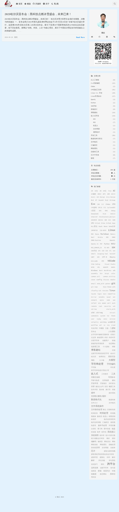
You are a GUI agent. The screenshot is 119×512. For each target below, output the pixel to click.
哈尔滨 (93, 356)
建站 (113, 380)
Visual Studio (110, 264)
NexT (92, 237)
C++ (93, 203)
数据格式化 (96, 399)
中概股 (101, 328)
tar (108, 316)
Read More (80, 37)
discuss (106, 280)
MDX (92, 234)
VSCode (111, 260)
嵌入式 (94, 373)
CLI (102, 204)
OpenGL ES (94, 244)
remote (94, 306)
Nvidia (100, 237)
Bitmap (112, 200)
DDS (100, 211)
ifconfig (94, 290)
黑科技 (93, 477)
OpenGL (112, 240)
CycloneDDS (111, 207)
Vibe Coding (95, 264)
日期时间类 (111, 409)
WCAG (92, 267)
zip (108, 325)
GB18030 (94, 220)
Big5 (106, 200)
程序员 (103, 432)
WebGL (113, 267)
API (104, 194)
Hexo (105, 226)
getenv (107, 283)
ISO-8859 (103, 230)
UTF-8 (104, 257)
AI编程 (93, 194)
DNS (106, 211)
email (93, 283)
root (100, 306)
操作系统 (112, 393)
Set (114, 251)
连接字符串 (104, 468)
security (107, 306)
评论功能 (101, 460)
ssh (114, 306)
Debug (113, 211)
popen (104, 303)
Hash (100, 226)
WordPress (107, 270)
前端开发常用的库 (97, 343)
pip (99, 303)
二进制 (112, 328)
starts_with (110, 309)
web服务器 (111, 322)
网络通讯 (103, 444)
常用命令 (111, 377)
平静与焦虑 (95, 380)
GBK (105, 220)
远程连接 (94, 468)
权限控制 (112, 416)
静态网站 (103, 474)
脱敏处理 (112, 444)
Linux (111, 230)
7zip (109, 191)
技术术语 (94, 389)
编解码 (93, 441)
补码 (108, 457)
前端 (113, 340)
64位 (104, 191)
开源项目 (103, 383)
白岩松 (93, 429)
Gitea (103, 223)
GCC (109, 220)
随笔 (16, 37)
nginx (102, 300)
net (114, 297)
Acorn (93, 197)
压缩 (113, 350)
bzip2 (107, 273)
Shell (93, 254)
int (99, 290)
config (99, 279)
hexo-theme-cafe (109, 287)
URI (98, 257)
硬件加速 (107, 429)
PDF (101, 244)
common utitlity (109, 276)
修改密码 (100, 337)
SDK (113, 247)
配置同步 (107, 471)
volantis (95, 322)
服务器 (99, 416)
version (112, 319)
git (113, 283)
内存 (106, 337)
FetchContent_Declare (107, 217)
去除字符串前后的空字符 (100, 353)
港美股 (112, 422)
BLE (92, 200)
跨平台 (111, 463)
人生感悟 (111, 331)
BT (96, 200)
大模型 (112, 360)
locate (93, 294)
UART (92, 257)
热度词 (93, 425)
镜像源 (93, 474)
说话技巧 (94, 464)
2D (92, 191)
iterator (105, 290)
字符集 (93, 367)
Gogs (113, 223)
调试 (102, 464)
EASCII (112, 214)
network (94, 300)
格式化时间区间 (109, 419)
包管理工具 (95, 347)
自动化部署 (95, 447)
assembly (94, 273)
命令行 (112, 353)
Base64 (101, 200)
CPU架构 (94, 207)
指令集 (101, 389)
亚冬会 (93, 331)
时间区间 (94, 413)
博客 (113, 347)
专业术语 (94, 328)
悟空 (106, 386)
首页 (20, 4)
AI (114, 190)
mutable (101, 297)
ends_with (100, 283)
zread (113, 325)
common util (95, 276)
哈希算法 (102, 356)
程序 (98, 432)
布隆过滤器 (95, 377)
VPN (102, 261)
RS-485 (106, 247)
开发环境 (94, 383)
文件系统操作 (97, 406)
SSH (103, 251)
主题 (106, 328)
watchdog (103, 322)
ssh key (94, 309)
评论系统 (112, 460)
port (109, 303)
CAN (98, 204)
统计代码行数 (110, 435)
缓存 (113, 438)
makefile (111, 294)
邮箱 (99, 471)
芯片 (93, 451)
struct (112, 313)
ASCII (113, 194)
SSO (106, 251)
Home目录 (112, 226)
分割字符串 (95, 340)
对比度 (112, 367)
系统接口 (111, 432)
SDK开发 (94, 251)
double (112, 280)
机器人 (105, 416)
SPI (99, 251)
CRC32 (100, 207)
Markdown (105, 234)
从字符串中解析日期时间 (100, 334)
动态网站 (112, 343)
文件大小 (94, 403)
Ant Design (101, 197)
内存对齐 (112, 337)
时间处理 (104, 413)
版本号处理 (102, 425)
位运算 (93, 337)
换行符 (108, 389)
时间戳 (112, 413)
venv (105, 319)
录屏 (93, 386)
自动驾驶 (105, 447)
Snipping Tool (102, 254)
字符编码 (111, 364)
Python (107, 244)
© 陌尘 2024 (59, 497)
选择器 (93, 471)
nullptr (94, 303)
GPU (92, 223)
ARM (108, 194)
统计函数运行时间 (97, 438)
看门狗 (100, 429)
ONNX (113, 237)
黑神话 (112, 474)
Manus (97, 234)
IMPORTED (94, 230)
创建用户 (105, 340)
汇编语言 (105, 422)
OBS (107, 237)
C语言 (93, 211)
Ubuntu (112, 257)
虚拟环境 (94, 457)
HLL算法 (94, 226)
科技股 (93, 432)
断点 (104, 409)
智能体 (93, 416)
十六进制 (106, 347)
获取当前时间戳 (109, 451)
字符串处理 (97, 363)
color (113, 273)
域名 (93, 360)
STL (110, 251)
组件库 (102, 435)
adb (114, 270)
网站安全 (107, 441)
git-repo (94, 287)
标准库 (93, 419)
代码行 (112, 334)
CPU (113, 204)
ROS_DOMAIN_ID (96, 247)
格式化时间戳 (96, 422)
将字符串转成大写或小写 (100, 370)
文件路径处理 (96, 409)
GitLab (97, 223)
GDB (113, 220)
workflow (94, 325)
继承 (108, 438)
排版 (113, 389)
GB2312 (100, 220)
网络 (113, 441)
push (113, 303)
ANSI (99, 194)
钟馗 (113, 471)
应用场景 (105, 380)
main (104, 294)
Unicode (94, 261)
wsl (100, 325)
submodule (94, 316)
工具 (113, 374)
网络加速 (94, 444)
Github (108, 223)
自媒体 (112, 447)
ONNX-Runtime (96, 240)
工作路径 (104, 374)
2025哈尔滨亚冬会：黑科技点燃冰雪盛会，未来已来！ (38, 14)
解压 (113, 457)
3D (100, 191)
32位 (96, 191)
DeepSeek (95, 214)
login (100, 294)
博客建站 (95, 350)
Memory (112, 234)
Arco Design (110, 197)
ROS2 (113, 244)
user (92, 319)
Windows (94, 270)
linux (112, 290)
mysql (109, 297)
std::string (97, 312)
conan (93, 280)
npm (114, 300)
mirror (94, 297)
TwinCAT (112, 254)
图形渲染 (111, 356)
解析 (93, 460)
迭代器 (112, 468)
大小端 (101, 360)
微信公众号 (100, 386)
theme (113, 316)
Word (100, 270)
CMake (108, 204)
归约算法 (112, 383)
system (102, 316)
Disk (104, 214)
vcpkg (99, 319)
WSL (99, 267)
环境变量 (112, 425)
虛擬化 (102, 457)
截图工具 (112, 386)
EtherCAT (94, 217)
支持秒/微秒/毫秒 (98, 396)
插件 (93, 393)
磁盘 (113, 429)
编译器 (100, 441)
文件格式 (112, 403)
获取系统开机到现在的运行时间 (102, 454)
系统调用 (95, 435)
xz (104, 325)
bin (101, 273)
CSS (104, 207)
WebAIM (105, 267)
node (108, 300)
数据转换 (112, 400)
